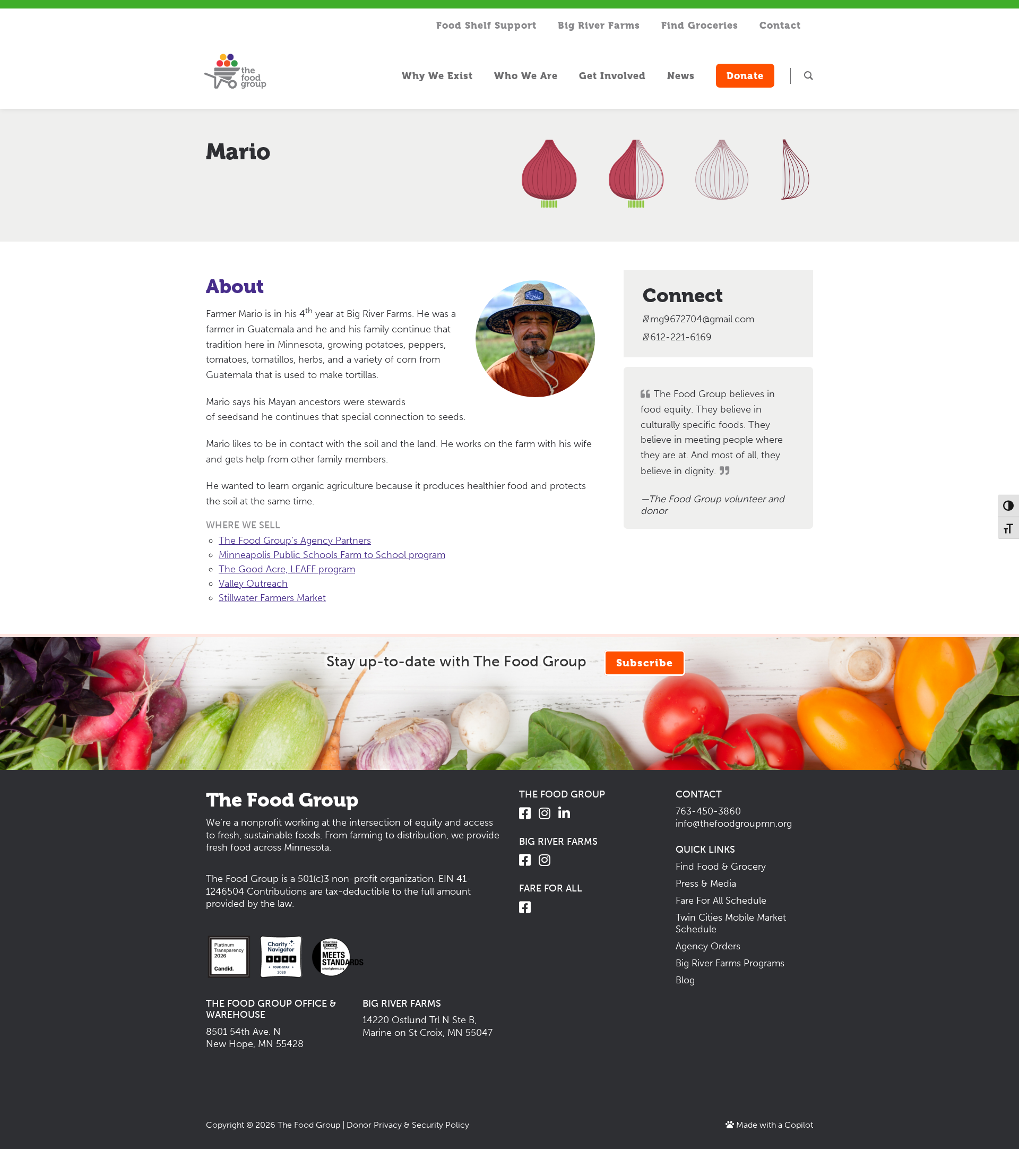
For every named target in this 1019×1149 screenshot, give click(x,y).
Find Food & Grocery (721, 866)
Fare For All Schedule (721, 900)
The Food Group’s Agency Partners (295, 540)
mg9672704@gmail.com (702, 319)
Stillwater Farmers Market (272, 598)
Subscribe (644, 663)
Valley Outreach (253, 583)
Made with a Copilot (773, 1125)
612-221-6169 (679, 337)
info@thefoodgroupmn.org (734, 823)
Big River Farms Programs (730, 963)
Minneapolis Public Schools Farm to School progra (328, 555)
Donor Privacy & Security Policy (408, 1125)
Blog (685, 980)
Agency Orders (708, 946)
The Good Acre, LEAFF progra (283, 569)
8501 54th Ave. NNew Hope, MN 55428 (255, 1038)
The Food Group (309, 1125)
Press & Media (706, 883)
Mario (238, 152)
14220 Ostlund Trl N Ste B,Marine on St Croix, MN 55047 (427, 1026)
